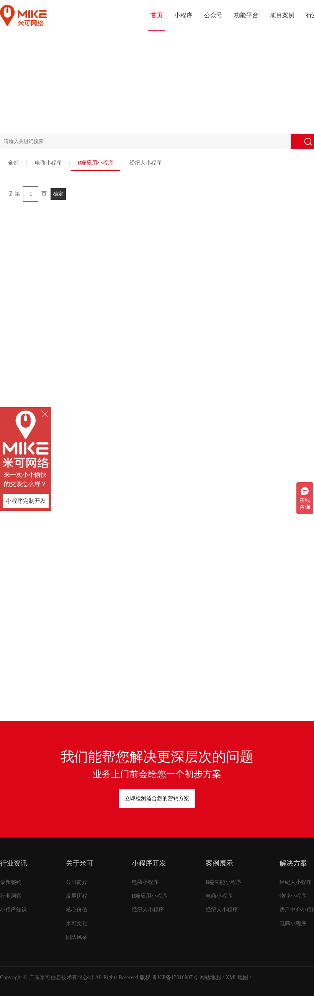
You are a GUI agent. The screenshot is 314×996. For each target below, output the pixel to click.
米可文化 (76, 923)
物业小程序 (293, 896)
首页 (156, 15)
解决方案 (293, 863)
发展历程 (76, 896)
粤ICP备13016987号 (175, 977)
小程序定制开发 (26, 501)
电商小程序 (48, 163)
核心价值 (76, 910)
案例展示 (219, 863)
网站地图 (210, 977)
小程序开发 (149, 863)
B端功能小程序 (223, 882)
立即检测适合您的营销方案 (157, 798)
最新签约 (10, 882)
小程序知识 (13, 910)
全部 (13, 163)
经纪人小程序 (145, 163)
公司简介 (76, 882)
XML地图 (237, 977)
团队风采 (76, 937)
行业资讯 (14, 863)
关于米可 (79, 863)
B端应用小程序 (95, 163)
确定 (58, 194)
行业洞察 (10, 896)
